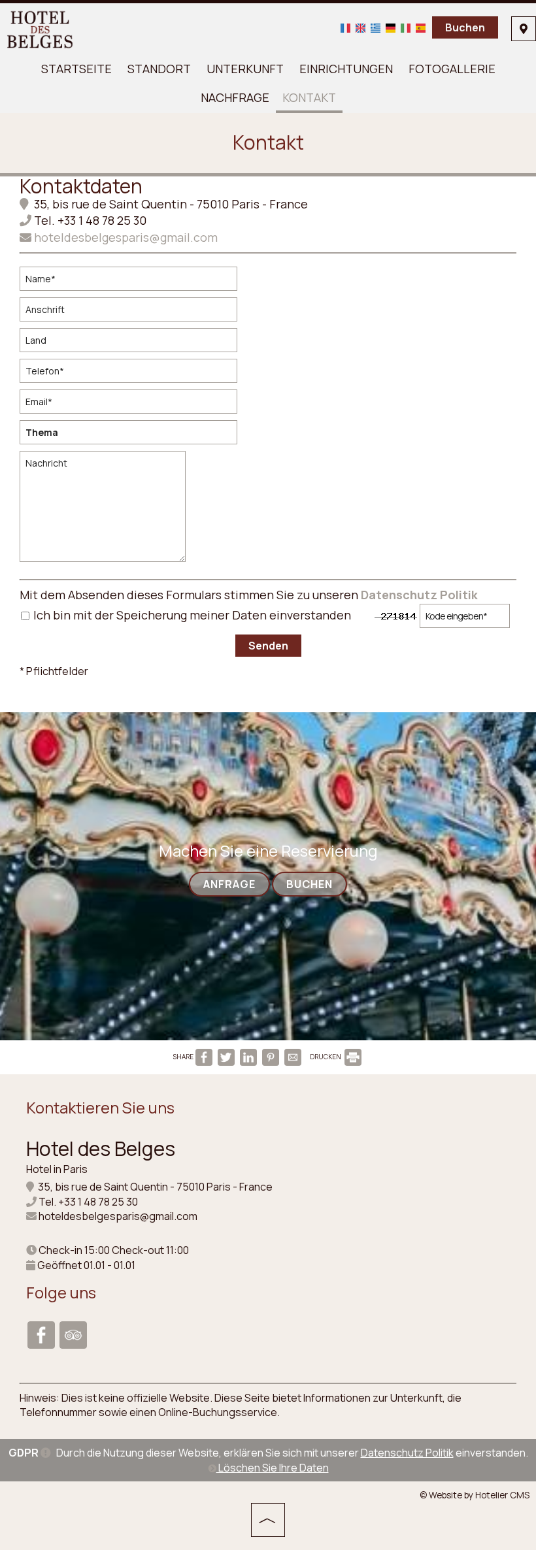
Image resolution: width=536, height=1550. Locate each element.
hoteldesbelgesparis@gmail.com (124, 237)
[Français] (345, 27)
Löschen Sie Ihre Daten (272, 1467)
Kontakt (309, 97)
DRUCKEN (326, 1056)
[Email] (134, 404)
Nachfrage (235, 97)
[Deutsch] (390, 27)
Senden (268, 645)
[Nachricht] (105, 511)
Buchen (465, 27)
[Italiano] (405, 27)
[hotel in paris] (40, 28)
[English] (360, 27)
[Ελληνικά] (375, 27)
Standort (159, 68)
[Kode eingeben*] (465, 619)
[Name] (134, 282)
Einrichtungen (346, 68)
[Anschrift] (134, 312)
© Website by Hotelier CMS (474, 1495)
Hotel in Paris (57, 1169)
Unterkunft (245, 68)
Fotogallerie (452, 68)
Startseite (76, 68)
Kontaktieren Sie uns (100, 1107)
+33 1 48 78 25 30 (102, 220)
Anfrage (229, 884)
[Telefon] (134, 374)
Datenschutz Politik (419, 594)
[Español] (421, 27)
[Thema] (134, 435)
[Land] (134, 343)
